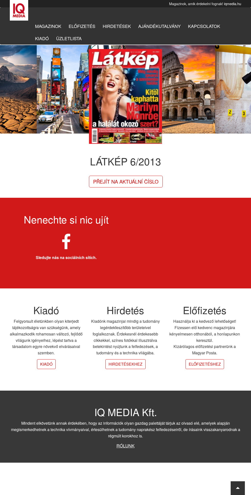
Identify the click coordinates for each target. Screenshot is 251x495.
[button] (238, 488)
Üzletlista (69, 38)
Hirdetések (117, 26)
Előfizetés (82, 26)
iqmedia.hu (232, 3)
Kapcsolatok (204, 26)
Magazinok (48, 26)
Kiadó (42, 38)
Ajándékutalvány (159, 26)
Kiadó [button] (46, 364)
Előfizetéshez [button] (205, 364)
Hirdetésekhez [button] (125, 364)
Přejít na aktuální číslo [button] (126, 181)
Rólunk (125, 445)
